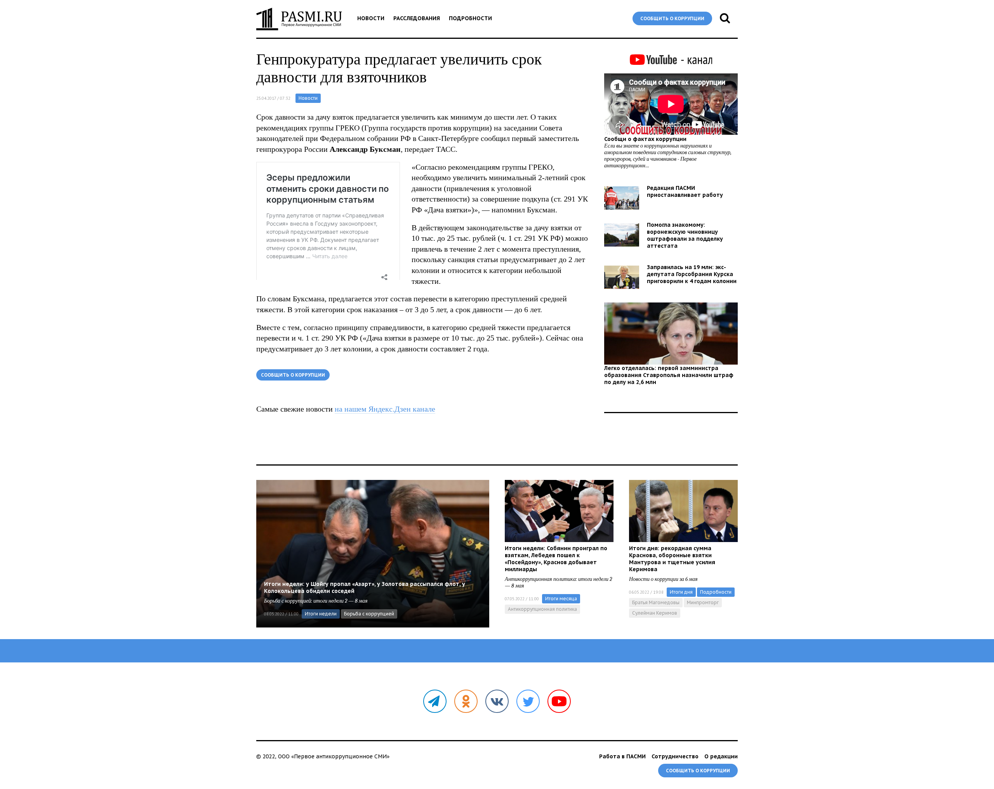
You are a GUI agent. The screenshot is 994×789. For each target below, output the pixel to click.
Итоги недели (321, 614)
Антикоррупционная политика (542, 609)
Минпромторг (703, 602)
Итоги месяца (561, 598)
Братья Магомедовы (655, 602)
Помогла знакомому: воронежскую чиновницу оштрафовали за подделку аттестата (685, 235)
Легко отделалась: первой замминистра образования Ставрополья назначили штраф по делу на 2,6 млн (668, 375)
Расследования (416, 18)
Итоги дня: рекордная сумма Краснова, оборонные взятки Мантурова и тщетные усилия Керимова (672, 559)
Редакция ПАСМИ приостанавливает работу (685, 191)
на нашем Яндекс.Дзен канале (385, 409)
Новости (370, 18)
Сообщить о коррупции (672, 18)
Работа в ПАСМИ (622, 756)
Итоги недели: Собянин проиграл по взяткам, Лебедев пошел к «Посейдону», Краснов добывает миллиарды (556, 559)
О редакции (721, 756)
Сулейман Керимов (654, 613)
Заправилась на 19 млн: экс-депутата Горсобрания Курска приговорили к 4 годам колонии (692, 274)
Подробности (470, 18)
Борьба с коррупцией (369, 614)
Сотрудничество (675, 756)
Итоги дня (681, 592)
